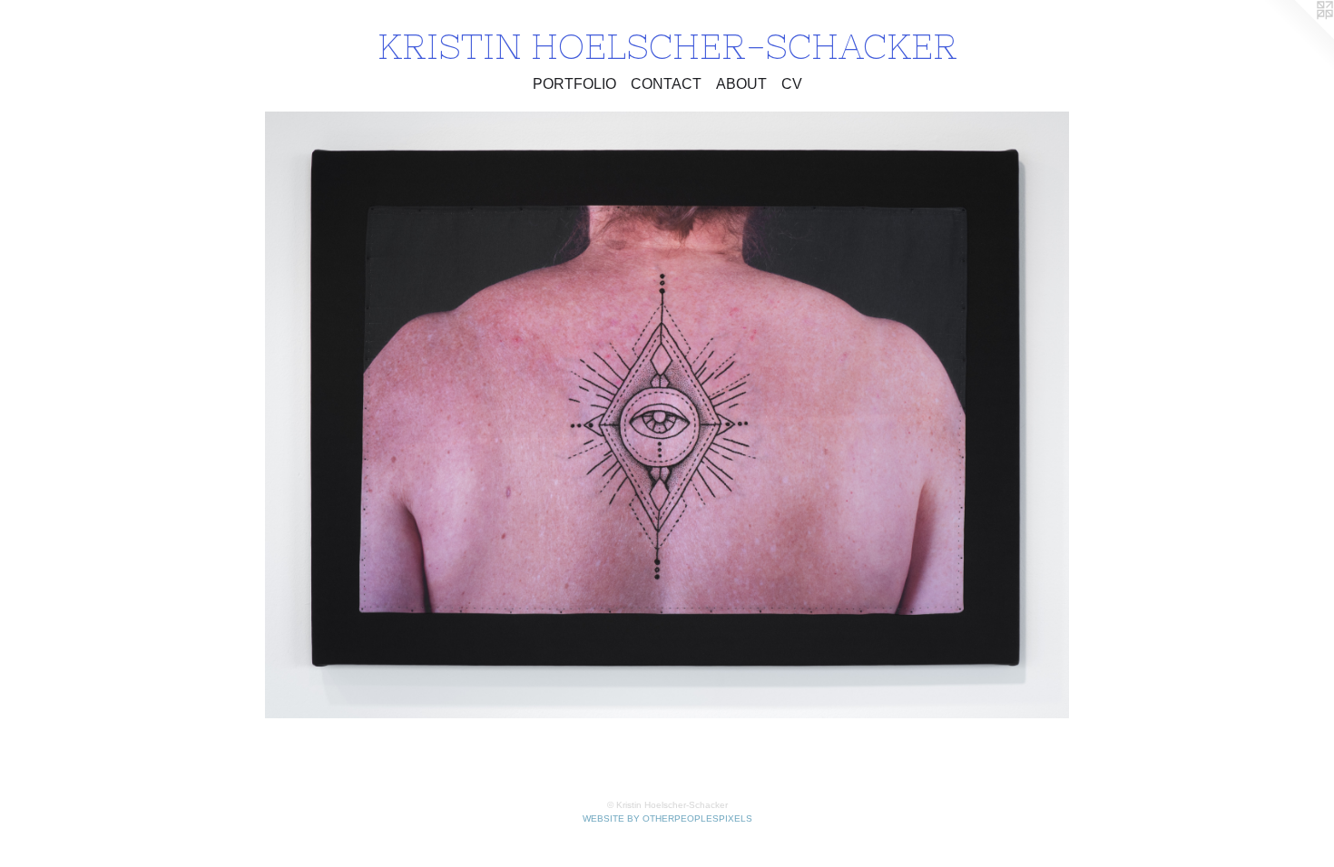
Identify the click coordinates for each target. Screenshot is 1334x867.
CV (791, 84)
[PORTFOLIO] (666, 415)
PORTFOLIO (574, 84)
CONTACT (666, 84)
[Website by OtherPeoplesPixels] (1297, 36)
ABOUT (741, 84)
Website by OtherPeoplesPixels (667, 818)
